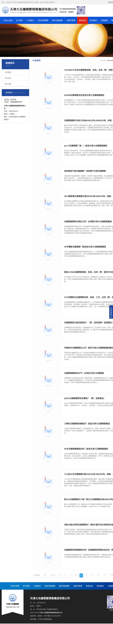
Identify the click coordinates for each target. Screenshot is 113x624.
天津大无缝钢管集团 (45, 619)
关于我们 (19, 20)
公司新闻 (8, 72)
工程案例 (104, 20)
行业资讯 (8, 78)
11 (104, 575)
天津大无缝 (8, 20)
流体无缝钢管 (43, 20)
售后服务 (93, 20)
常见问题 (8, 84)
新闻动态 (82, 20)
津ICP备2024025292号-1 (52, 616)
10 (98, 575)
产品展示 (30, 20)
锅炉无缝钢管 (57, 20)
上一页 (52, 575)
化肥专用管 (70, 20)
